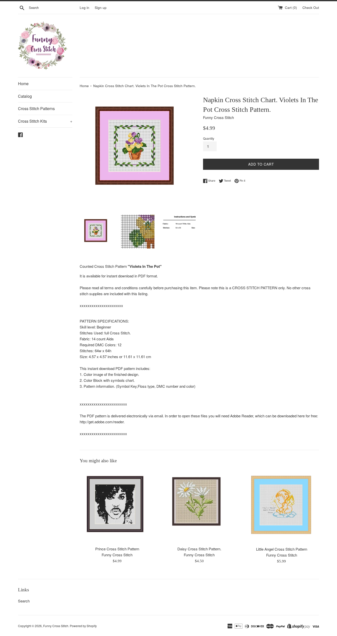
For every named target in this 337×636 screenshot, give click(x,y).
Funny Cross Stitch (55, 626)
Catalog (25, 96)
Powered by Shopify (83, 626)
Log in (84, 7)
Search (24, 600)
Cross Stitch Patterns (36, 108)
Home (23, 83)
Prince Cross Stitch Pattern (117, 549)
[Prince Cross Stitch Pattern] (117, 506)
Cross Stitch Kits (45, 121)
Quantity (208, 138)
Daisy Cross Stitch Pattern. (199, 548)
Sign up (101, 7)
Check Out (310, 7)
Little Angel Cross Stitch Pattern (281, 549)
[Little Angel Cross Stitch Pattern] (281, 506)
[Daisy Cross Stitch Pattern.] (199, 506)
